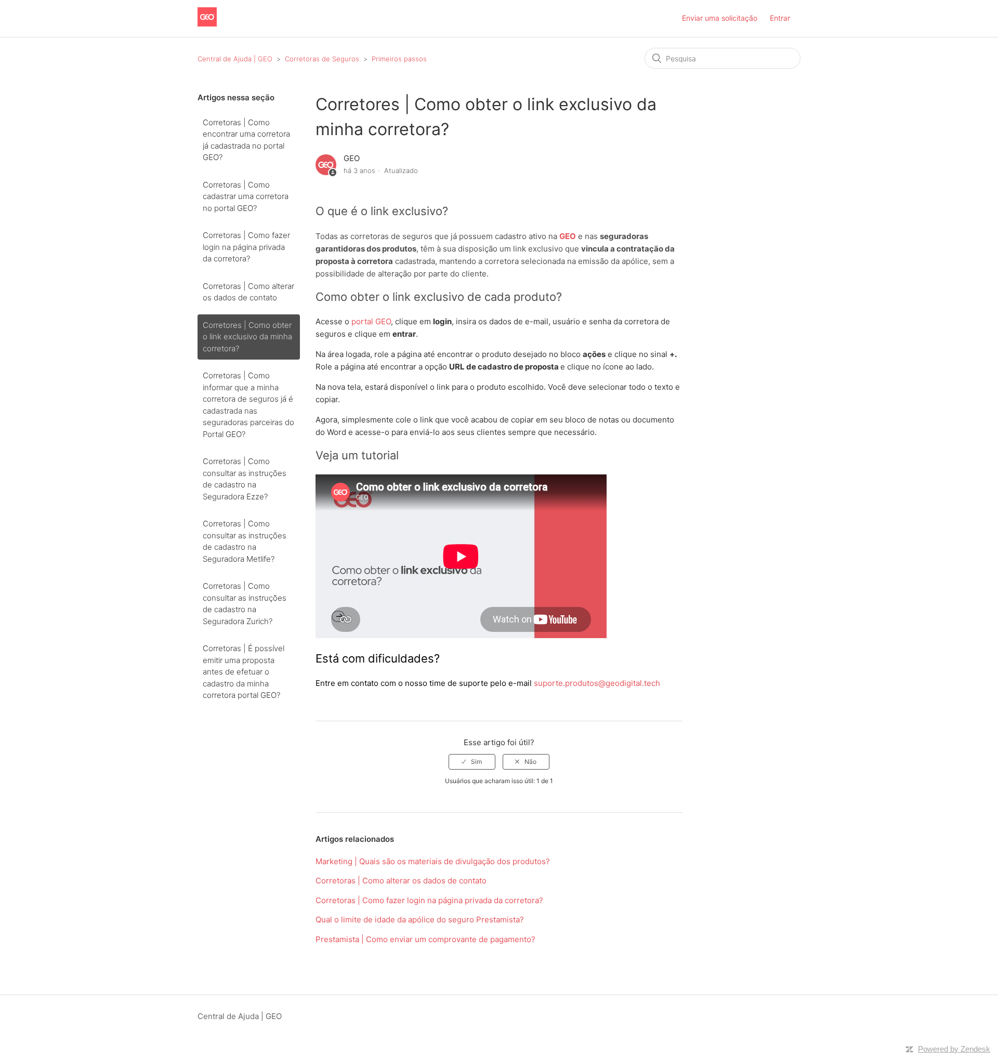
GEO (567, 236)
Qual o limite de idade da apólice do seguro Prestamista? (420, 919)
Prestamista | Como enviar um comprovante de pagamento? (425, 939)
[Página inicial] (207, 24)
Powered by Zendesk (954, 1048)
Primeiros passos (399, 59)
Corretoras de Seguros (322, 59)
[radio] (472, 762)
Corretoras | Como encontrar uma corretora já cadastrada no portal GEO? (246, 140)
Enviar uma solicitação (719, 18)
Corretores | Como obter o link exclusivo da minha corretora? (247, 336)
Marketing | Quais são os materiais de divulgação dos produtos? (433, 861)
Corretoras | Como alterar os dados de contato (248, 292)
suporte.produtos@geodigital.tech (597, 683)
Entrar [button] (780, 18)
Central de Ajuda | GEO (236, 59)
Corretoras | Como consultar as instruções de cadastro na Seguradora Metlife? (244, 541)
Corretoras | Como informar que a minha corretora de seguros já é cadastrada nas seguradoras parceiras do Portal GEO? (248, 405)
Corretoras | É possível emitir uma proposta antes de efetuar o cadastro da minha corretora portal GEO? (243, 671)
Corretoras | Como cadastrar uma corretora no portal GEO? (245, 196)
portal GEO (371, 321)
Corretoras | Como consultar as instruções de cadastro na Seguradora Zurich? (244, 603)
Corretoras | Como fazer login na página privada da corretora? (246, 246)
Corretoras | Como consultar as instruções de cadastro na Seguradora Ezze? (244, 478)
